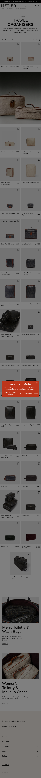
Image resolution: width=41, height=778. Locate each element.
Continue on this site (31, 393)
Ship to (10, 393)
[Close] (37, 383)
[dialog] (20, 389)
